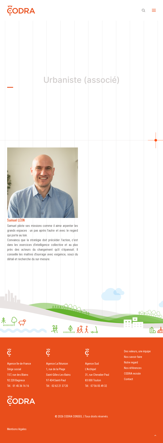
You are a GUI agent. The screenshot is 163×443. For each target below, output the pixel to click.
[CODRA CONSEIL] (21, 10)
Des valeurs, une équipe (137, 351)
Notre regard (131, 362)
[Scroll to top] (155, 435)
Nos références (133, 368)
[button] (154, 10)
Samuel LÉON (16, 220)
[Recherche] (141, 10)
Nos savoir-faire (133, 356)
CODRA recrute (132, 373)
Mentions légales (16, 429)
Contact (128, 379)
